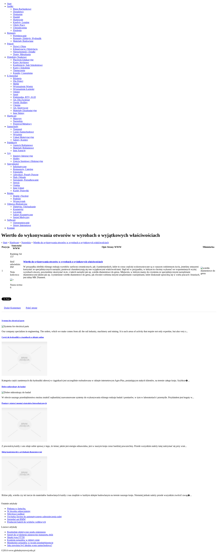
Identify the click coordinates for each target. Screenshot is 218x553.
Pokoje (10, 43)
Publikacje (12, 142)
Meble (16, 83)
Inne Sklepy (18, 113)
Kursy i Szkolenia (21, 67)
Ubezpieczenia (20, 27)
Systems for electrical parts (13, 320)
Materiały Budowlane (23, 41)
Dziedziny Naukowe (17, 57)
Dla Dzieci (18, 81)
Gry (9, 153)
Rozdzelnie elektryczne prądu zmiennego (26, 532)
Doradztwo (18, 11)
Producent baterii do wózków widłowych (26, 522)
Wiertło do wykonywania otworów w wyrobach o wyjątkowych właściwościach (71, 242)
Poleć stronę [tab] (31, 308)
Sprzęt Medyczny (21, 217)
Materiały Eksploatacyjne (25, 110)
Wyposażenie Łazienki (23, 89)
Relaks (10, 193)
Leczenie (17, 212)
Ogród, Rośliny (20, 102)
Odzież (16, 92)
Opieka (16, 185)
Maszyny (17, 118)
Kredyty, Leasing (21, 22)
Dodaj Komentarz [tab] (12, 308)
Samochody (12, 126)
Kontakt (11, 228)
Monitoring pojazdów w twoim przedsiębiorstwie (30, 542)
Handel (16, 17)
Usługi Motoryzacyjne (23, 137)
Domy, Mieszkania (22, 54)
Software (11, 220)
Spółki (10, 6)
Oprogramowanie (21, 222)
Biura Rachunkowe (22, 9)
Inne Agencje (19, 150)
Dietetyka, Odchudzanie (24, 206)
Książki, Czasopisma (23, 73)
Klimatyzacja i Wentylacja (25, 49)
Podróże (17, 198)
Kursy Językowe (21, 62)
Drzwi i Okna (19, 46)
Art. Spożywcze (20, 108)
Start (9, 3)
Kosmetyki (18, 209)
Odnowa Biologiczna (17, 204)
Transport (17, 129)
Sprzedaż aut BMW (16, 519)
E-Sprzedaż (12, 75)
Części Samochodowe (23, 132)
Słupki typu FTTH (16, 537)
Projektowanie (20, 35)
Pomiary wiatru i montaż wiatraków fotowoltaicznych (24, 403)
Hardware (11, 116)
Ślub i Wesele (19, 177)
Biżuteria (17, 78)
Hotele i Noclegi (20, 196)
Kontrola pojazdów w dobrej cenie (23, 540)
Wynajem (17, 134)
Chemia (16, 105)
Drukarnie (18, 14)
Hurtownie (18, 19)
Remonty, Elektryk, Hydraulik (27, 38)
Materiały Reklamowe (23, 148)
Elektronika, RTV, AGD (24, 97)
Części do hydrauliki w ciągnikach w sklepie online (23, 337)
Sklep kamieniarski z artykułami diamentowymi (22, 452)
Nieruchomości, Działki (24, 51)
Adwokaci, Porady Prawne (25, 174)
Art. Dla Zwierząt (21, 100)
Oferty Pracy (19, 25)
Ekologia (17, 30)
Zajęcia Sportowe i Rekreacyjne (28, 161)
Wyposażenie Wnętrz (23, 86)
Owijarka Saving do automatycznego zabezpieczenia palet (34, 516)
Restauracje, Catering (23, 169)
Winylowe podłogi (15, 514)
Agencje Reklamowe (23, 145)
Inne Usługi (18, 188)
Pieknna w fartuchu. (16, 508)
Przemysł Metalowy (22, 124)
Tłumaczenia (19, 70)
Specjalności (13, 164)
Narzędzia (18, 121)
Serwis (16, 182)
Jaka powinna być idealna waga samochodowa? (29, 545)
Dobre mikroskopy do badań (14, 386)
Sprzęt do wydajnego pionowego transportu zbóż (30, 534)
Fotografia (18, 172)
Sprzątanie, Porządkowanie (26, 180)
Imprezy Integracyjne (23, 156)
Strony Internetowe (22, 225)
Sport (15, 94)
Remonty (11, 33)
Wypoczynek (19, 201)
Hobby (16, 158)
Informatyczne (20, 166)
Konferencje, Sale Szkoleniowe (28, 65)
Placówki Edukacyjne (23, 59)
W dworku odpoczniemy (18, 511)
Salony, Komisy (20, 140)
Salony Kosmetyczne (23, 214)
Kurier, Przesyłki (21, 190)
